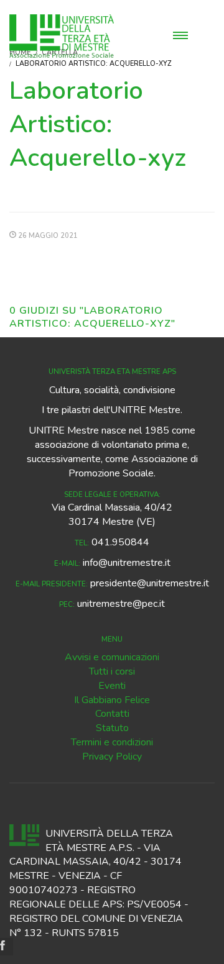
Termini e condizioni (112, 742)
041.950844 (120, 542)
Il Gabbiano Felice (112, 700)
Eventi (112, 686)
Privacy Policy (112, 756)
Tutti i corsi (112, 671)
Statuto (112, 728)
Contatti (112, 714)
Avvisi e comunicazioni (112, 657)
